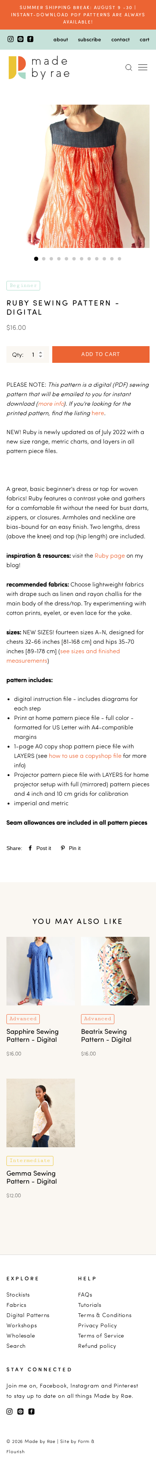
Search (16, 1345)
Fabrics (16, 1304)
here (98, 413)
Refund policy (97, 1345)
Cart (145, 39)
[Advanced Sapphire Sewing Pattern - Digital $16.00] (40, 1010)
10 (104, 259)
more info (51, 403)
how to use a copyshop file (85, 755)
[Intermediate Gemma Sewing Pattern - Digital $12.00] (40, 1152)
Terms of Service (101, 1335)
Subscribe (89, 39)
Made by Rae (40, 1441)
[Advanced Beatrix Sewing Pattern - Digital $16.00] (115, 1010)
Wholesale (20, 1335)
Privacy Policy (97, 1325)
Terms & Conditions (105, 1315)
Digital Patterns (28, 1315)
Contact (120, 39)
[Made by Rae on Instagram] (11, 39)
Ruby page (110, 555)
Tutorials (89, 1304)
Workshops (21, 1325)
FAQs (85, 1294)
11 (112, 259)
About (60, 39)
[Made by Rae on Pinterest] (21, 39)
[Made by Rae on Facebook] (30, 39)
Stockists (18, 1294)
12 (119, 259)
